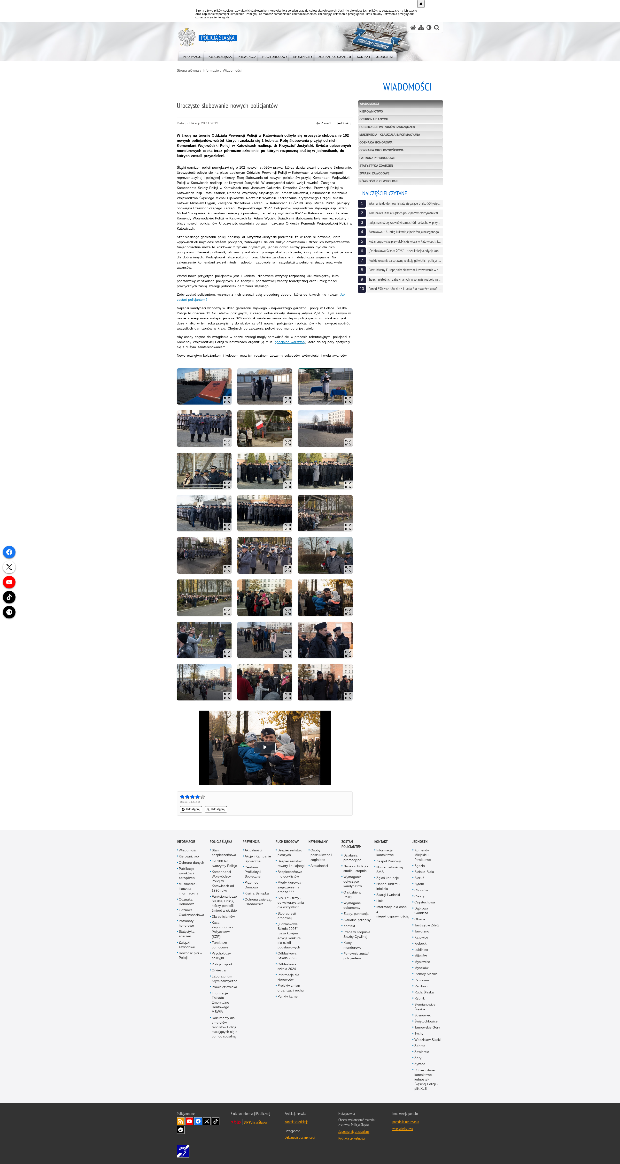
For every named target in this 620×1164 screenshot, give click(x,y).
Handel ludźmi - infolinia (388, 886)
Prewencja (251, 841)
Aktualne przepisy (357, 920)
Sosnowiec (422, 1015)
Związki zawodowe (374, 173)
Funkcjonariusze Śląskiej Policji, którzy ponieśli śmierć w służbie (224, 903)
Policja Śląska (221, 841)
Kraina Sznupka (257, 893)
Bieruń (419, 878)
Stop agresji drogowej (287, 915)
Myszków (421, 968)
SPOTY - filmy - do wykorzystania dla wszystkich (291, 902)
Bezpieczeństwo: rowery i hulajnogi (291, 863)
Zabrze (419, 1046)
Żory (417, 1058)
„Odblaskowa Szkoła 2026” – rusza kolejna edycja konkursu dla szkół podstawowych (290, 935)
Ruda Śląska (424, 992)
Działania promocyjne (352, 857)
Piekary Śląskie (426, 974)
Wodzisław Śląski (427, 1040)
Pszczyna (421, 980)
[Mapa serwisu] (421, 27)
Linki (379, 901)
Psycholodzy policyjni (221, 955)
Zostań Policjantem (351, 844)
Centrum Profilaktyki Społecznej (253, 871)
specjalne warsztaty (290, 342)
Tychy (418, 1033)
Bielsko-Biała (424, 872)
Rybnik (419, 998)
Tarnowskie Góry (427, 1027)
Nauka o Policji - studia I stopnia (355, 868)
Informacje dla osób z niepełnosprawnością (392, 911)
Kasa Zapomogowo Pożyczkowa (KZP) (222, 930)
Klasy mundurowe (352, 945)
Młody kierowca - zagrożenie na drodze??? (290, 887)
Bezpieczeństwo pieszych (290, 852)
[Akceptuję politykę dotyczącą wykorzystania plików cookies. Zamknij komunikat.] (421, 4)
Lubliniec (421, 950)
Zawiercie (421, 1052)
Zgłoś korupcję (387, 878)
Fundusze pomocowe (220, 945)
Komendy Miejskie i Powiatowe (422, 854)
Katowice (421, 937)
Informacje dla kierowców (288, 977)
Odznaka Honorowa (376, 142)
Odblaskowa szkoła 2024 (287, 966)
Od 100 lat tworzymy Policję (224, 863)
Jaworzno (421, 931)
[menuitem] (192, 56)
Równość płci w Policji (378, 181)
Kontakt (349, 926)
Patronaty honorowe (377, 158)
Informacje (211, 70)
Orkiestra (219, 970)
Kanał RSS (181, 1121)
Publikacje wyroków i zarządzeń (387, 127)
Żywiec (419, 1064)
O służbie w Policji (352, 894)
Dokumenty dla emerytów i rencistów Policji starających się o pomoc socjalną (224, 1027)
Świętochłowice (426, 1021)
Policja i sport (222, 964)
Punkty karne (288, 996)
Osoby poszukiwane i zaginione (321, 854)
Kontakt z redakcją (296, 1121)
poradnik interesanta (405, 1121)
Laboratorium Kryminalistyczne (224, 978)
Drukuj (346, 123)
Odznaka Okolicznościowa (381, 150)
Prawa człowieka (224, 987)
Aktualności (253, 850)
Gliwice (419, 919)
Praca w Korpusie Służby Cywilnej (356, 934)
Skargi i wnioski (388, 895)
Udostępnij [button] (193, 809)
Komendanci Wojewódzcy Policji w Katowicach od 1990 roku (223, 881)
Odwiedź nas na (189, 1121)
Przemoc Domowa (251, 884)
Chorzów (421, 890)
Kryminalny (318, 841)
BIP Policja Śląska (255, 1122)
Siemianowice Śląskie (424, 1006)
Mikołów (420, 956)
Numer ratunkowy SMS (389, 869)
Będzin (419, 866)
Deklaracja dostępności (300, 1137)
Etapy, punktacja (356, 914)
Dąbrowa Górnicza (421, 910)
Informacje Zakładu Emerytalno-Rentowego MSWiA (221, 1002)
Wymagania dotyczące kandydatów (352, 881)
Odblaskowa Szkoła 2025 (287, 955)
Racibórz (421, 986)
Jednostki (420, 841)
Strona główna (188, 70)
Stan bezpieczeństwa (224, 852)
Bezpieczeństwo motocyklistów (290, 874)
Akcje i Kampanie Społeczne (258, 858)
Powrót (326, 123)
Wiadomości (232, 70)
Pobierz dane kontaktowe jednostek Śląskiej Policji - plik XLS (426, 1079)
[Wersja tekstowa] (429, 27)
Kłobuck (420, 943)
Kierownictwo (371, 111)
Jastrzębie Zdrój (426, 925)
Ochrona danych (373, 119)
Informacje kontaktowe (385, 852)
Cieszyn (420, 896)
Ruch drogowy (287, 841)
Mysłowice (422, 962)
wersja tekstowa (402, 1128)
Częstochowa (424, 902)
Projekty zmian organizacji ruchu (291, 988)
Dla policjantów (223, 916)
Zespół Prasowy (388, 861)
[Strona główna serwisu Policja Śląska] (413, 27)
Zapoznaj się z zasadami (353, 1131)
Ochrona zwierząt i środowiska (258, 901)
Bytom (419, 884)
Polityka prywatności (351, 1138)
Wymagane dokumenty (352, 905)
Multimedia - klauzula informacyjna (389, 134)
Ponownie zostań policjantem (356, 956)
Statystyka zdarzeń (376, 165)
